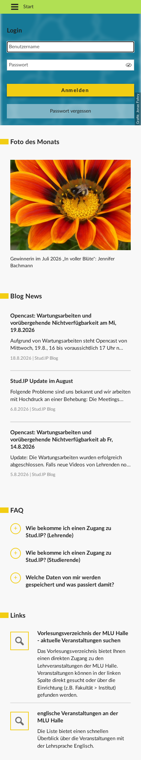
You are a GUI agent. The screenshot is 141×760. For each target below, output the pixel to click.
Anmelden (75, 90)
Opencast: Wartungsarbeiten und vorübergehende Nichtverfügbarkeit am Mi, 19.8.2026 (63, 323)
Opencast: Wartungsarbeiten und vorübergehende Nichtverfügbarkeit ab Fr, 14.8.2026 (61, 440)
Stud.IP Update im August (41, 381)
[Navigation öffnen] (15, 7)
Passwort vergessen (70, 111)
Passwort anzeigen (128, 65)
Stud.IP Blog (46, 358)
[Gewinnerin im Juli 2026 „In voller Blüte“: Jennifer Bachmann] (70, 248)
